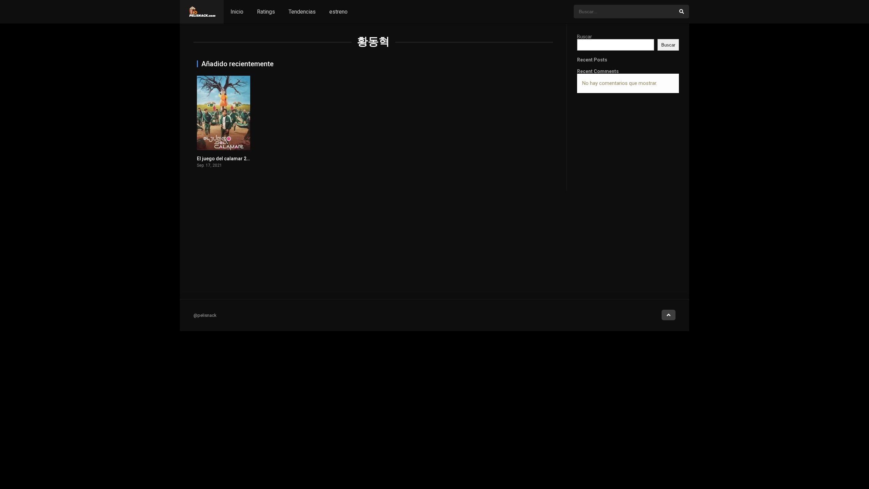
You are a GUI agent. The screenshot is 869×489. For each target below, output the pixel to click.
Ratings (266, 11)
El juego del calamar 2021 (226, 158)
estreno (338, 11)
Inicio (236, 11)
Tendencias (302, 11)
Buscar (584, 36)
